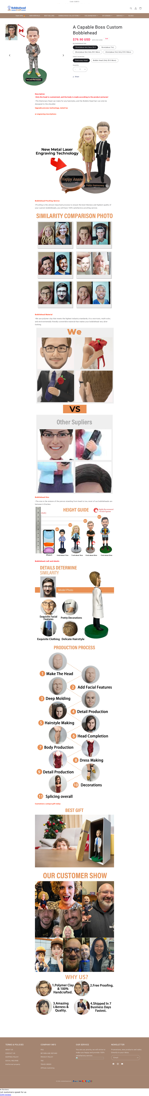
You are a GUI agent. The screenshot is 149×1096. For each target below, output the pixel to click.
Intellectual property (12, 1064)
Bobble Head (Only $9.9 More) (104, 60)
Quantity (76, 65)
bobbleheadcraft (66, 1081)
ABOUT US (9, 1049)
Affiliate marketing (47, 1068)
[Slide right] (63, 55)
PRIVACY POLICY (47, 1057)
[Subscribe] (137, 1057)
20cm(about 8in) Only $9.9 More (87, 52)
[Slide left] (9, 55)
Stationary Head (81, 60)
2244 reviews (5, 1095)
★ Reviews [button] (4, 1090)
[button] (131, 8)
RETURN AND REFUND (49, 1053)
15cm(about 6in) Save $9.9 (85, 47)
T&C (42, 1061)
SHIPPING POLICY (12, 1057)
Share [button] (77, 77)
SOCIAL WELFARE (11, 1061)
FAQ (42, 1049)
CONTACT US (10, 1053)
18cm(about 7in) (107, 47)
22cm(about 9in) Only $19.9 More (118, 52)
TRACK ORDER (46, 1064)
